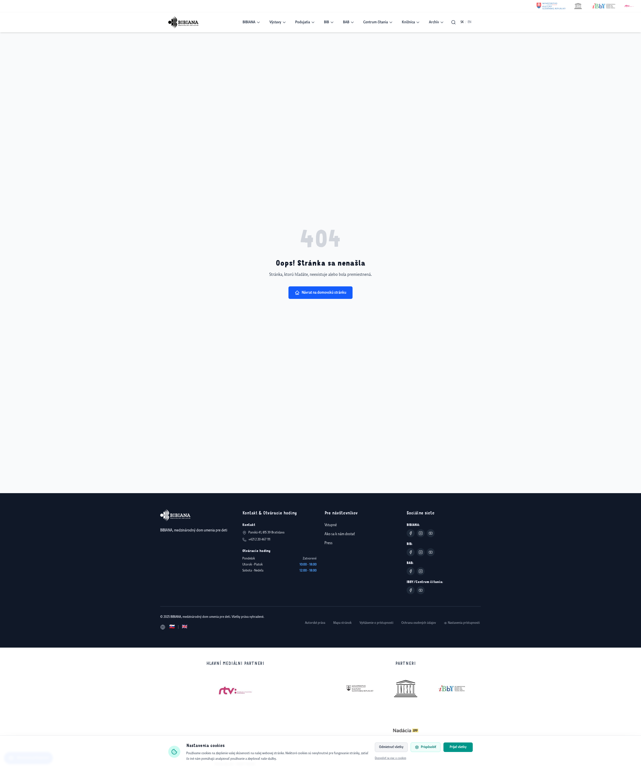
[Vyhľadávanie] (453, 22)
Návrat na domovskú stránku (324, 292)
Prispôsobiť (428, 747)
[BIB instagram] (421, 552)
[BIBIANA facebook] (411, 533)
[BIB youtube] (431, 552)
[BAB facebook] (411, 571)
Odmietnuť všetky (391, 747)
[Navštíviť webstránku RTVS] (235, 691)
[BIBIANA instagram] (421, 533)
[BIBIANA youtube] (431, 533)
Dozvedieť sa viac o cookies (390, 758)
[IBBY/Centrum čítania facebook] (411, 590)
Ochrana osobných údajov (418, 623)
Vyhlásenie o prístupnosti (376, 623)
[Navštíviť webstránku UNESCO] (406, 688)
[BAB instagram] (421, 571)
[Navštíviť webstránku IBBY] (452, 688)
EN (469, 22)
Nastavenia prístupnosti (464, 623)
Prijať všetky (458, 747)
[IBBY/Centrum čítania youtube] (421, 590)
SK (462, 22)
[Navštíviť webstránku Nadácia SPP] (406, 730)
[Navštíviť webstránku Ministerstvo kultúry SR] (360, 688)
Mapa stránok (342, 623)
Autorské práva (315, 623)
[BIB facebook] (411, 552)
